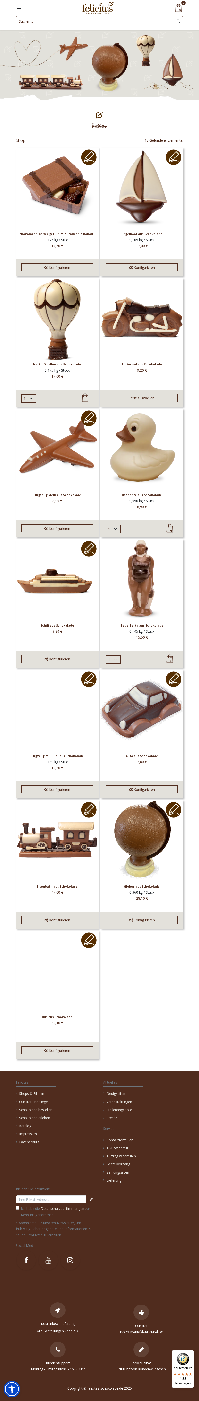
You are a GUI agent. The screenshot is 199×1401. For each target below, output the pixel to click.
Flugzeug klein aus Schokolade (57, 495)
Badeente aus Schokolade (142, 495)
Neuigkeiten (116, 1093)
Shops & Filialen (31, 1093)
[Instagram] (70, 1260)
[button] (57, 267)
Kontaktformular (120, 1140)
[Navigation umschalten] (19, 8)
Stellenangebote (120, 1109)
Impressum (28, 1133)
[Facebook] (26, 1260)
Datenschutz (29, 1142)
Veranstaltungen (119, 1101)
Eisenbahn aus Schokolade (57, 886)
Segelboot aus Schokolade (142, 234)
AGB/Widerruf (117, 1148)
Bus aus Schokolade (57, 1017)
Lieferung (114, 1180)
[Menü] (191, 1353)
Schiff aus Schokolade (57, 625)
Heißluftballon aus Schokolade (57, 364)
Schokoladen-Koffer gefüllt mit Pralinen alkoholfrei (57, 234)
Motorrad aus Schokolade (142, 364)
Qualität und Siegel (34, 1101)
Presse (112, 1117)
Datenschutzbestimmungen (62, 1208)
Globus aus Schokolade (142, 886)
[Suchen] (178, 21)
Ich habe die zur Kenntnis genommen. (55, 1211)
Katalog (25, 1125)
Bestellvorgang (118, 1164)
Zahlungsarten (118, 1172)
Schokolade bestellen (35, 1109)
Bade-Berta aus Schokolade (142, 625)
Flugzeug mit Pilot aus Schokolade (57, 756)
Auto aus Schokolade (142, 756)
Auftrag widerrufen (121, 1156)
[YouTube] (48, 1260)
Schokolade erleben (34, 1117)
